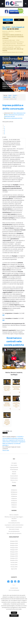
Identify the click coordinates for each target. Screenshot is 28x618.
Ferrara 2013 (14, 566)
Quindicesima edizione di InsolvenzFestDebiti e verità (11, 85)
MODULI (8, 22)
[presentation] (3, 73)
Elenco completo (14, 515)
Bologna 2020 (14, 552)
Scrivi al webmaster (14, 590)
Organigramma (14, 467)
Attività (14, 471)
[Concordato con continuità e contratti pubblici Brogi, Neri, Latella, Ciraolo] (16, 398)
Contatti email (14, 588)
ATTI (19, 19)
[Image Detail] (10, 393)
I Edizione (14, 507)
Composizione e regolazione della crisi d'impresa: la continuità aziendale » (13, 443)
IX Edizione (14, 490)
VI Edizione (14, 496)
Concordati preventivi (14, 523)
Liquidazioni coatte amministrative (14, 525)
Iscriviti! (22, 88)
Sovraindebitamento (14, 531)
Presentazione (14, 469)
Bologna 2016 (14, 560)
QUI (3, 315)
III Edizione (14, 503)
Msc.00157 (6, 27)
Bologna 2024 (14, 543)
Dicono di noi (14, 480)
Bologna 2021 (14, 549)
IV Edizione (14, 500)
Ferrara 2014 (14, 564)
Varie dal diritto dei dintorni (14, 533)
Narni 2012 (14, 569)
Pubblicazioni (14, 478)
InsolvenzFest (14, 476)
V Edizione (14, 498)
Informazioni (14, 615)
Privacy (14, 482)
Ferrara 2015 (14, 562)
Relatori (14, 474)
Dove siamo (14, 465)
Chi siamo (14, 463)
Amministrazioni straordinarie (14, 527)
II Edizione (14, 505)
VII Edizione (14, 494)
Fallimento (14, 521)
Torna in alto (5, 450)
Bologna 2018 (14, 556)
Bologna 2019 (14, 554)
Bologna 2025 (14, 541)
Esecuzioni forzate (14, 529)
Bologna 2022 (14, 547)
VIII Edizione (14, 492)
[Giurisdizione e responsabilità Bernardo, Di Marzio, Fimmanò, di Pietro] (7, 398)
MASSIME (8, 19)
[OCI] (14, 3)
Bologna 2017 (14, 558)
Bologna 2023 (14, 545)
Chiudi (14, 612)
